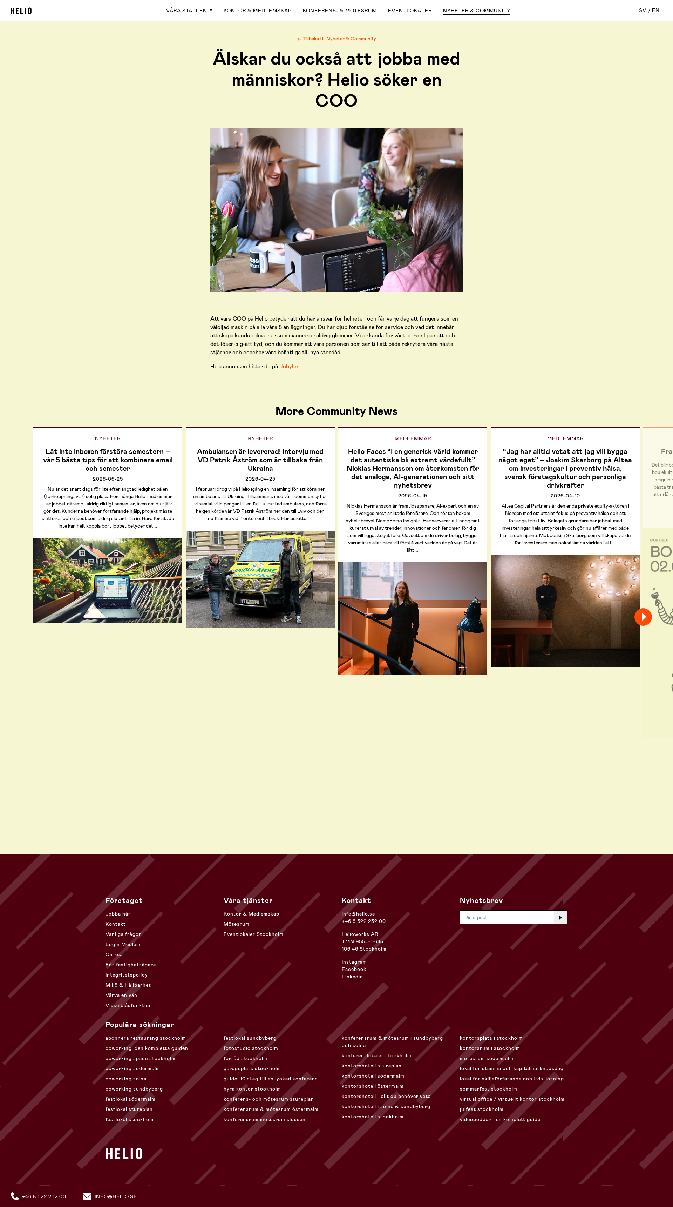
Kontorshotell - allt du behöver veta (386, 1096)
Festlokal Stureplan (129, 1109)
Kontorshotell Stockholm (373, 1116)
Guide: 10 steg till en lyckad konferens (271, 1078)
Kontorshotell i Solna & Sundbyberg (386, 1106)
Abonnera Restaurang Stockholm (146, 1038)
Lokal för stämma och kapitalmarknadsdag (512, 1068)
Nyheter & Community (476, 10)
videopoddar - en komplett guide (500, 1119)
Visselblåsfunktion (129, 1005)
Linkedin (352, 976)
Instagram (354, 962)
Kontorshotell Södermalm (373, 1076)
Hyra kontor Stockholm (252, 1089)
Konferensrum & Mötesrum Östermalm (271, 1109)
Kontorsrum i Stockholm (490, 1048)
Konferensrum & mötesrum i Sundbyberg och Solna (392, 1041)
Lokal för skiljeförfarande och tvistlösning (512, 1078)
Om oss (115, 954)
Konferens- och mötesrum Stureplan (269, 1099)
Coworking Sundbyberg (134, 1089)
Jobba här (118, 914)
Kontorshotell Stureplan (372, 1065)
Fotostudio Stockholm (251, 1048)
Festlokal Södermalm (131, 1099)
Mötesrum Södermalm (487, 1058)
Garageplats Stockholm (252, 1068)
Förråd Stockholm (245, 1058)
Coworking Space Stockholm (141, 1058)
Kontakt (116, 924)
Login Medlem (123, 944)
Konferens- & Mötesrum (340, 10)
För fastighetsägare (131, 964)
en (656, 10)
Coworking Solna (126, 1078)
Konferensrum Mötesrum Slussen (265, 1119)
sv (642, 10)
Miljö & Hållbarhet (128, 985)
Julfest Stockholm (482, 1109)
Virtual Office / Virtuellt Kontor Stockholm (512, 1099)
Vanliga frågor (123, 934)
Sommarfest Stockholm (488, 1089)
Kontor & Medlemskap (258, 10)
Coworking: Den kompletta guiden (147, 1048)
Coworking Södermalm (133, 1068)
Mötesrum (237, 924)
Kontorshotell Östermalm (373, 1086)
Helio (21, 10)
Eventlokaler (410, 10)
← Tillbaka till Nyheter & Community (336, 38)
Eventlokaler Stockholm (254, 934)
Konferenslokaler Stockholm (377, 1055)
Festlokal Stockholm (130, 1119)
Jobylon (289, 366)
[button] (655, 617)
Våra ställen (187, 10)
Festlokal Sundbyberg (250, 1038)
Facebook (354, 969)
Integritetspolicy (127, 975)
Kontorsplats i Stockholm (491, 1038)
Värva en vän (121, 995)
